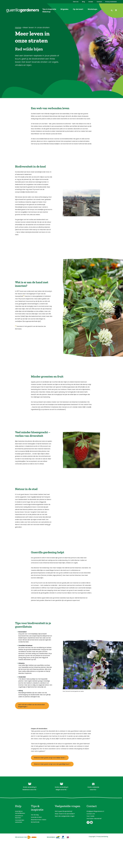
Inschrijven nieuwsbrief (94, 819)
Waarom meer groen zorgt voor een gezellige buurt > (52, 764)
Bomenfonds (35, 822)
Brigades (64, 9)
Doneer (91, 2)
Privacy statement (111, 2)
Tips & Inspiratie (49, 9)
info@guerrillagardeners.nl (95, 811)
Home (18, 27)
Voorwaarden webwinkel (19, 821)
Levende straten (36, 817)
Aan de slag (35, 815)
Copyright (92, 836)
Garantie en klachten (19, 817)
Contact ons (91, 814)
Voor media (90, 816)
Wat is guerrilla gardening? (63, 811)
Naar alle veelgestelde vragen (65, 816)
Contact (99, 2)
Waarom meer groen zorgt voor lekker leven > (50, 758)
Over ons (75, 2)
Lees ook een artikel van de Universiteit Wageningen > (31, 706)
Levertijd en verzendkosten (20, 812)
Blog (83, 2)
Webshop (46, 12)
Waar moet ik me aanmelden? (65, 814)
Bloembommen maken (38, 820)
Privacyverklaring (102, 836)
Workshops (92, 9)
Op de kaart (78, 9)
